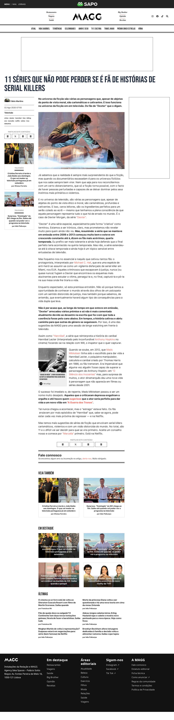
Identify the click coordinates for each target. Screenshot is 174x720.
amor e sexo (83, 28)
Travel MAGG (109, 28)
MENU (7, 4)
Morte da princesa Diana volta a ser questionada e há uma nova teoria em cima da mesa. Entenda (103, 602)
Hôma (140, 28)
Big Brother (122, 12)
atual (33, 28)
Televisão (8, 113)
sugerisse (75, 398)
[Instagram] (152, 16)
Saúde (51, 20)
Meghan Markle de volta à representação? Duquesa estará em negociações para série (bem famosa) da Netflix (59, 631)
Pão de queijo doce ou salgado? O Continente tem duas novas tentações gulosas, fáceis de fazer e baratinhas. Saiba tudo (59, 617)
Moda (84, 689)
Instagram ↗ (112, 664)
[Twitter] (162, 16)
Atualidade (86, 668)
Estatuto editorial (140, 668)
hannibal (18, 118)
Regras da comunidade (143, 681)
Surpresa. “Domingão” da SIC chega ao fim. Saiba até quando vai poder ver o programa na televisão (19, 219)
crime (6, 118)
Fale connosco (139, 664)
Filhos (84, 685)
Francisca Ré (46, 608)
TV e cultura (96, 28)
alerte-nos (86, 458)
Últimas (43, 594)
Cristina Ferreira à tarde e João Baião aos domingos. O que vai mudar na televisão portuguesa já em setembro (19, 178)
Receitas (122, 20)
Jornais (22, 4)
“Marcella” (68, 433)
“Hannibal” (59, 335)
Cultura (84, 677)
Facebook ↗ (112, 668)
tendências (57, 28)
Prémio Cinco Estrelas (126, 28)
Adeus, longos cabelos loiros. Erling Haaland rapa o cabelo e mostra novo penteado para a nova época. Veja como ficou (102, 617)
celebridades (70, 28)
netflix (17, 121)
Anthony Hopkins (105, 339)
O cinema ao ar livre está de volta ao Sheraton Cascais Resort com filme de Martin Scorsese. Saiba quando (57, 602)
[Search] (167, 16)
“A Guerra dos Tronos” (80, 402)
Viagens (51, 16)
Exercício (85, 681)
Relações (85, 693)
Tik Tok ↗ (111, 673)
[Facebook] (157, 16)
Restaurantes (51, 12)
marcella (11, 121)
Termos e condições (142, 685)
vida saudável (44, 28)
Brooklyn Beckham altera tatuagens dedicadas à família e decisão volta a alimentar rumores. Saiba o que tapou (101, 631)
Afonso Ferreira (21, 186)
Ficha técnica (138, 673)
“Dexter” (81, 217)
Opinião (122, 16)
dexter (12, 118)
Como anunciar (141, 677)
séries (23, 121)
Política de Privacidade (143, 689)
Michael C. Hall (82, 262)
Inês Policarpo (20, 226)
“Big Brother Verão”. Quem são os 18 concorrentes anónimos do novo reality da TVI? (104, 581)
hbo (24, 118)
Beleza (84, 672)
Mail (15, 4)
